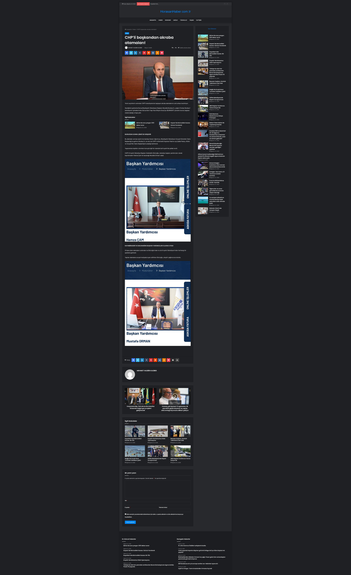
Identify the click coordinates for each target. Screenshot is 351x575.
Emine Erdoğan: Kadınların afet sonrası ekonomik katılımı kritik (217, 165)
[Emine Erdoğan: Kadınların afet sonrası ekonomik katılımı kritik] (203, 165)
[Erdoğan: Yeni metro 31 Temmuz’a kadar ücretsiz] (203, 174)
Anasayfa (153, 20)
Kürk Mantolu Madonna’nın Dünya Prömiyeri (216, 116)
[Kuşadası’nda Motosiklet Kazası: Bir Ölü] (135, 431)
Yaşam (191, 20)
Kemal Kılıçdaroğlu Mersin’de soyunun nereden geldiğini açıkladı (215, 146)
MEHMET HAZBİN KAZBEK (135, 47)
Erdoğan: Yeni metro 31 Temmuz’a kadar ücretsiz (216, 174)
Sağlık (175, 20)
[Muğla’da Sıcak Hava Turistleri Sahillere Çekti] (135, 451)
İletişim (198, 20)
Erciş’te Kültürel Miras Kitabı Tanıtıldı (216, 181)
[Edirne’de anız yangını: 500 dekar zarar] (130, 125)
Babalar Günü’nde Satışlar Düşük (215, 209)
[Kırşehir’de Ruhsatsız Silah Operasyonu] (158, 431)
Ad (126, 500)
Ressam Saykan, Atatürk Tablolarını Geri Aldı (179, 439)
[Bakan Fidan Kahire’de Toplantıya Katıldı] (203, 125)
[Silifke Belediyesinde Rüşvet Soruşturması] (158, 451)
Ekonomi (168, 20)
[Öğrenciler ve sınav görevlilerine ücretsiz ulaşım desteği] (203, 191)
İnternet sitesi (163, 507)
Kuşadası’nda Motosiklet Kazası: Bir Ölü (133, 439)
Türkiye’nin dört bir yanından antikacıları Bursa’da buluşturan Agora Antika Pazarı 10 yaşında (216, 72)
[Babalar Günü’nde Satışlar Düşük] (203, 210)
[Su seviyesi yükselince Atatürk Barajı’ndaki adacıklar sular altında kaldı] (203, 200)
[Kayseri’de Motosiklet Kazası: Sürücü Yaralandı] (164, 125)
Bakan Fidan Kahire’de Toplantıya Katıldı (216, 124)
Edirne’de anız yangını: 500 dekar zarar (216, 36)
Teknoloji (183, 20)
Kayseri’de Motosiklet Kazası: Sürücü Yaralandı (217, 44)
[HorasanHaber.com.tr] (175, 11)
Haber (160, 20)
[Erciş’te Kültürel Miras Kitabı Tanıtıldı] (203, 183)
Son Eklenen (212, 29)
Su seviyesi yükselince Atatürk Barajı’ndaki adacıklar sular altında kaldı (217, 200)
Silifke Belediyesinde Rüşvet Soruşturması (157, 459)
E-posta (127, 507)
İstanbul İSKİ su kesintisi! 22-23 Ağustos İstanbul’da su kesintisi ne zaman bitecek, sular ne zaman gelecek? (217, 134)
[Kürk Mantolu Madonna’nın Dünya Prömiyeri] (203, 116)
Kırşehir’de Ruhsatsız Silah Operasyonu (161, 4)
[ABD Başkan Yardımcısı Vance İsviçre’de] (181, 451)
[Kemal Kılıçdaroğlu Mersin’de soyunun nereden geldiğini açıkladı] (203, 146)
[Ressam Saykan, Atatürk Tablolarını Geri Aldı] (181, 431)
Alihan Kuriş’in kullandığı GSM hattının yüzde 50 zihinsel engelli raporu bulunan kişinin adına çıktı (211, 156)
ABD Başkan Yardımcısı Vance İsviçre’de (180, 459)
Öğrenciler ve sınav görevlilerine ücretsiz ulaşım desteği (216, 190)
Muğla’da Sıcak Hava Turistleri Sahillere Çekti (133, 459)
